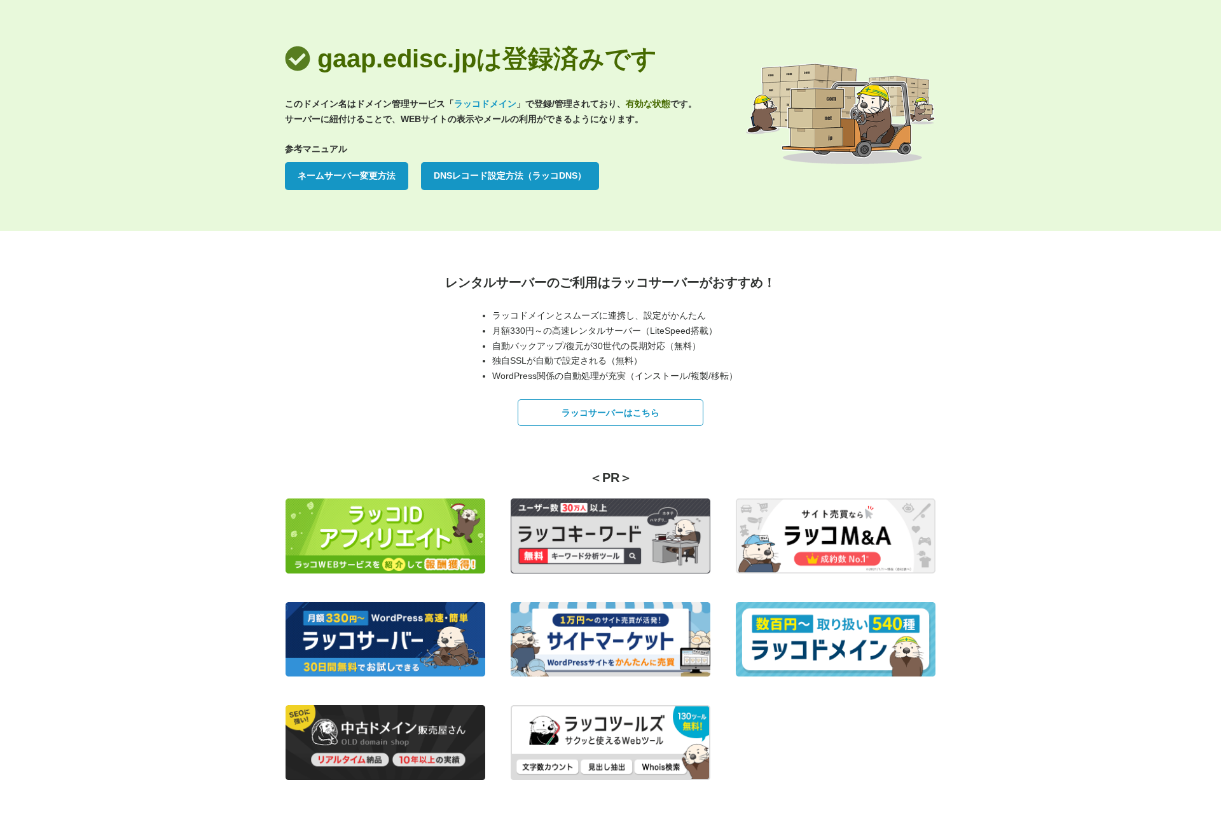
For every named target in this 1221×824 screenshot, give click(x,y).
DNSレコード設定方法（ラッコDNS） (510, 175)
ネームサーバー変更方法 (347, 175)
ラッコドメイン (485, 104)
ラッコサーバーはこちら (610, 413)
